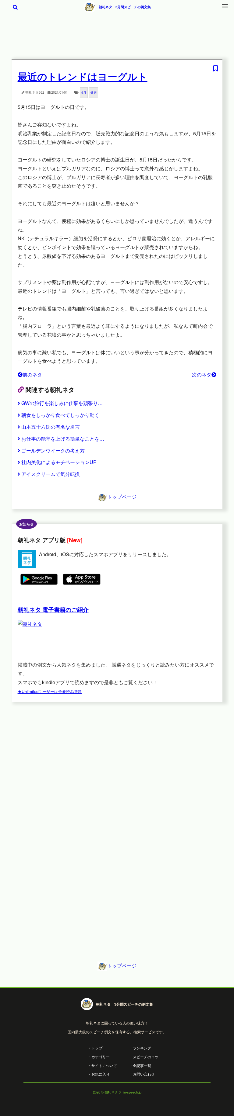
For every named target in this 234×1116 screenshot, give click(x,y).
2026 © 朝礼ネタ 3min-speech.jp (117, 1092)
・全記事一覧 (140, 1065)
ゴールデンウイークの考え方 (53, 450)
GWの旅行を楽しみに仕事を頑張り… (62, 403)
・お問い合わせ (142, 1073)
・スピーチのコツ (143, 1056)
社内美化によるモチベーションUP (59, 462)
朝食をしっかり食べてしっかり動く (60, 414)
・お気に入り (99, 1073)
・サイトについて (102, 1065)
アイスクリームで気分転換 (50, 473)
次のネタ (201, 374)
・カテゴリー (99, 1056)
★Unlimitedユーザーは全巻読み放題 (50, 691)
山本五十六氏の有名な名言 (50, 426)
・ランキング (140, 1047)
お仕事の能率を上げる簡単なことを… (62, 438)
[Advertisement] (117, 40)
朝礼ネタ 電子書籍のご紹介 (53, 609)
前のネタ (32, 374)
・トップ (95, 1047)
